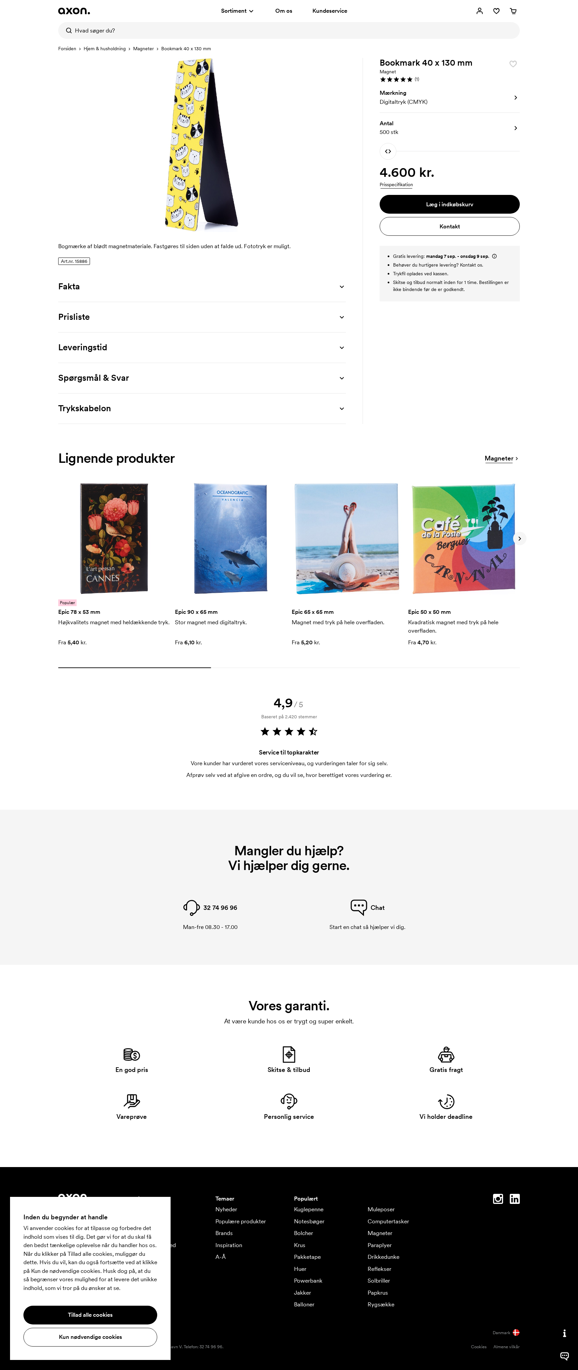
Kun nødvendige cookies (90, 1337)
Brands (224, 1233)
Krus (299, 1245)
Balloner (304, 1304)
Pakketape (307, 1256)
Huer (300, 1269)
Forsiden (67, 49)
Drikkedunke (383, 1256)
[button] (450, 79)
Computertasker (388, 1221)
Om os (283, 10)
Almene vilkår (506, 1347)
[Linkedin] (515, 1200)
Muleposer (381, 1209)
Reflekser (379, 1269)
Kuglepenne (308, 1209)
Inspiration (228, 1245)
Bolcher (303, 1233)
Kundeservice (329, 10)
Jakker (302, 1292)
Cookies (479, 1347)
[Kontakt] (565, 1333)
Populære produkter (240, 1221)
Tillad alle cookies (90, 1314)
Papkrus (378, 1292)
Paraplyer (380, 1245)
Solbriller (379, 1280)
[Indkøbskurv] (513, 11)
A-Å (220, 1256)
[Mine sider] (479, 11)
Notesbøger (309, 1221)
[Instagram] (498, 1200)
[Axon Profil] (74, 11)
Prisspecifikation (396, 185)
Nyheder (226, 1209)
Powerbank (308, 1280)
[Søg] (66, 30)
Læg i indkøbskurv (449, 204)
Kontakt (450, 226)
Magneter (143, 49)
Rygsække (381, 1304)
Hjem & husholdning (105, 49)
